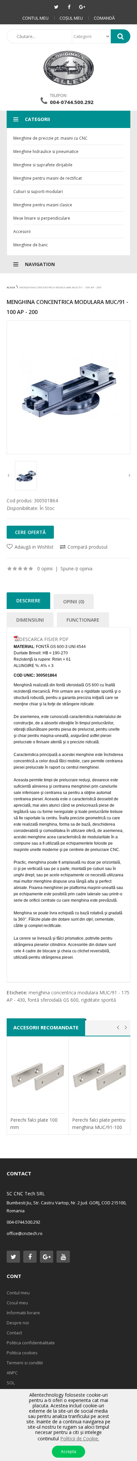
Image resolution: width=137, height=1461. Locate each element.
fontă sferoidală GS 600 (53, 1000)
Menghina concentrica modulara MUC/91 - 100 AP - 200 (60, 287)
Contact (14, 1333)
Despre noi (18, 1323)
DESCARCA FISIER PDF (43, 639)
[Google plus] (82, 7)
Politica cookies (22, 1353)
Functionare (83, 620)
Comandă (104, 18)
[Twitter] (56, 7)
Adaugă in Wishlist (34, 547)
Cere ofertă (30, 532)
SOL (11, 1383)
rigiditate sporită (98, 1000)
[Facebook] (69, 7)
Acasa (11, 287)
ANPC (12, 1373)
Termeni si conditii (25, 1363)
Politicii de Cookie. (79, 1438)
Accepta (68, 1451)
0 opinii (45, 568)
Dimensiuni (30, 620)
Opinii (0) (73, 601)
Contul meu (35, 18)
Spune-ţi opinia (76, 568)
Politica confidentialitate (31, 1343)
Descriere (28, 600)
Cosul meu (17, 1303)
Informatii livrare (23, 1313)
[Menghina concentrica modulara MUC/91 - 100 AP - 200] (68, 387)
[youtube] (63, 1257)
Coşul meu (71, 18)
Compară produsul (87, 547)
